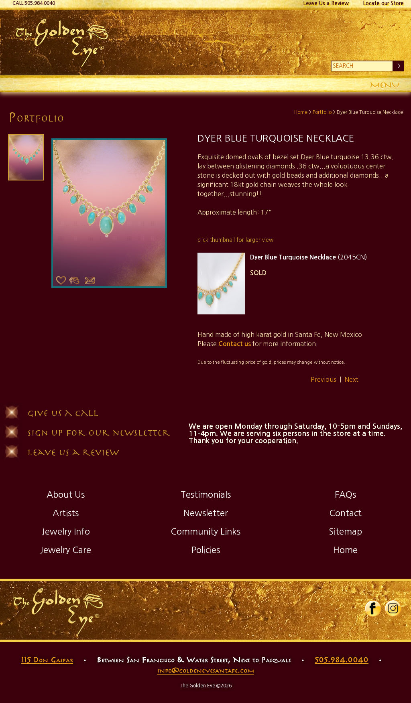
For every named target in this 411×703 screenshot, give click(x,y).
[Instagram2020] (393, 615)
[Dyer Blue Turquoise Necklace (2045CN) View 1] (221, 283)
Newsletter (205, 513)
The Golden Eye (205, 42)
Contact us (234, 344)
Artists (66, 513)
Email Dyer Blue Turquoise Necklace (89, 280)
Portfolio (322, 112)
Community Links (205, 531)
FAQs (345, 494)
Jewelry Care (65, 549)
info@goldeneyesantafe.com (205, 670)
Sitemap (345, 531)
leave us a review (73, 452)
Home (300, 112)
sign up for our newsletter (98, 432)
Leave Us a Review (326, 3)
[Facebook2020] (372, 615)
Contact (345, 513)
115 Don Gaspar (47, 659)
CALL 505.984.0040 (33, 3)
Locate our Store (383, 3)
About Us (66, 494)
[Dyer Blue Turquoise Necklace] (25, 157)
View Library (74, 280)
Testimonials (206, 494)
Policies (205, 549)
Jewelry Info (65, 531)
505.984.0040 (341, 659)
